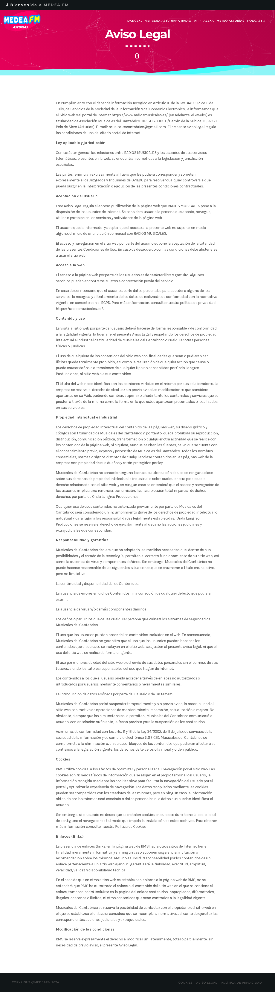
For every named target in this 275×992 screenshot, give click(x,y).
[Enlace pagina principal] (25, 21)
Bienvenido (37, 5)
